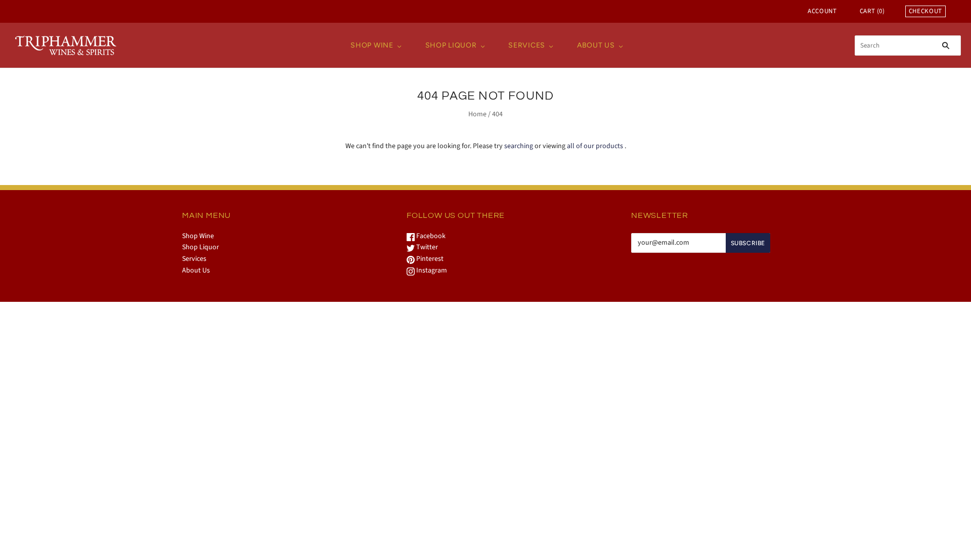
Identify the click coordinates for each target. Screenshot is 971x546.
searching (518, 146)
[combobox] (908, 45)
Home (477, 114)
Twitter (426, 247)
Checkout (925, 11)
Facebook (430, 236)
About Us (596, 45)
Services (526, 45)
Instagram (431, 270)
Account (822, 11)
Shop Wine (371, 45)
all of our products (595, 146)
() (872, 11)
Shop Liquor (451, 45)
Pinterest (429, 259)
